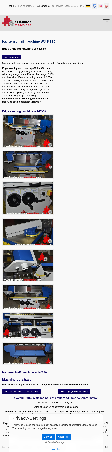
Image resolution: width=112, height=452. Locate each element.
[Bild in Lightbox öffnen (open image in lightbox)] (28, 131)
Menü (106, 22)
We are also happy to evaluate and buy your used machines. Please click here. (45, 384)
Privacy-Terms (56, 449)
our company (43, 6)
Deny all (48, 436)
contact (12, 6)
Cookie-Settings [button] (55, 442)
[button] (11, 57)
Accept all (63, 436)
